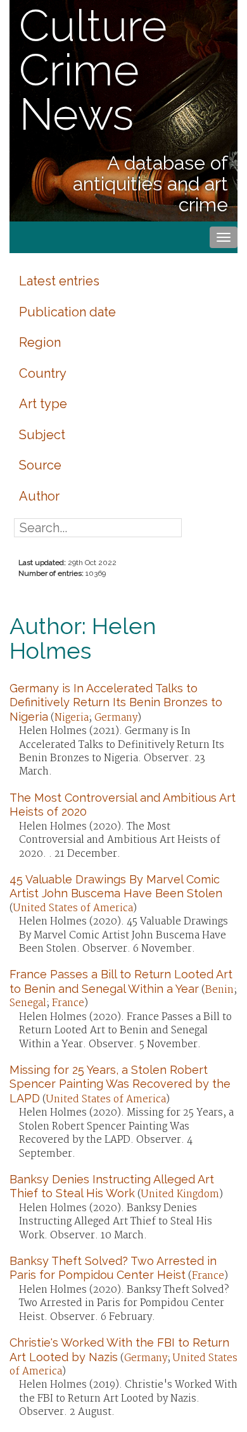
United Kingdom (180, 1194)
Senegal (28, 1003)
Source (40, 465)
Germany (115, 718)
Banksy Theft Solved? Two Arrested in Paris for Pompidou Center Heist (113, 1267)
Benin (219, 990)
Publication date (67, 312)
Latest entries (59, 281)
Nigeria (71, 718)
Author (39, 496)
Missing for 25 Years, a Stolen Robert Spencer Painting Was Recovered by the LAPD (120, 1084)
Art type (43, 403)
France (68, 1003)
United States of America (73, 908)
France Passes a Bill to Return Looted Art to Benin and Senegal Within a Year (121, 981)
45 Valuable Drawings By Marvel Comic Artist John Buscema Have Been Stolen (116, 886)
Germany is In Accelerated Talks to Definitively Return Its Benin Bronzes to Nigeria (116, 702)
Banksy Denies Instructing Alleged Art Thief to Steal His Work (112, 1186)
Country (42, 373)
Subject (42, 434)
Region (40, 342)
